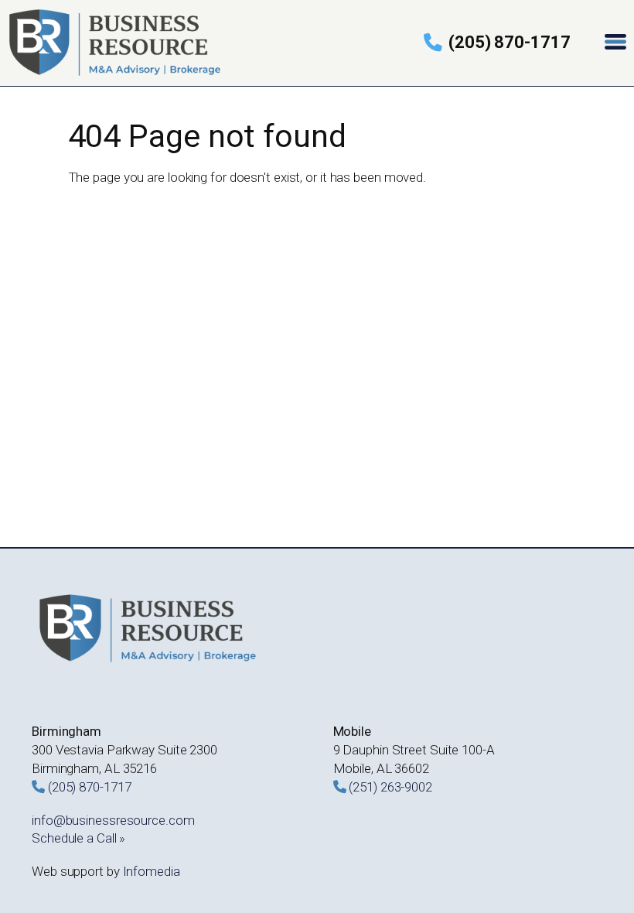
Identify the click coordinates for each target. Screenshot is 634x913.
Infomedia (151, 871)
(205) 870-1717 (509, 42)
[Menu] (617, 43)
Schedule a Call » (78, 838)
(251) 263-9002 (390, 787)
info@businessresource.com (113, 820)
